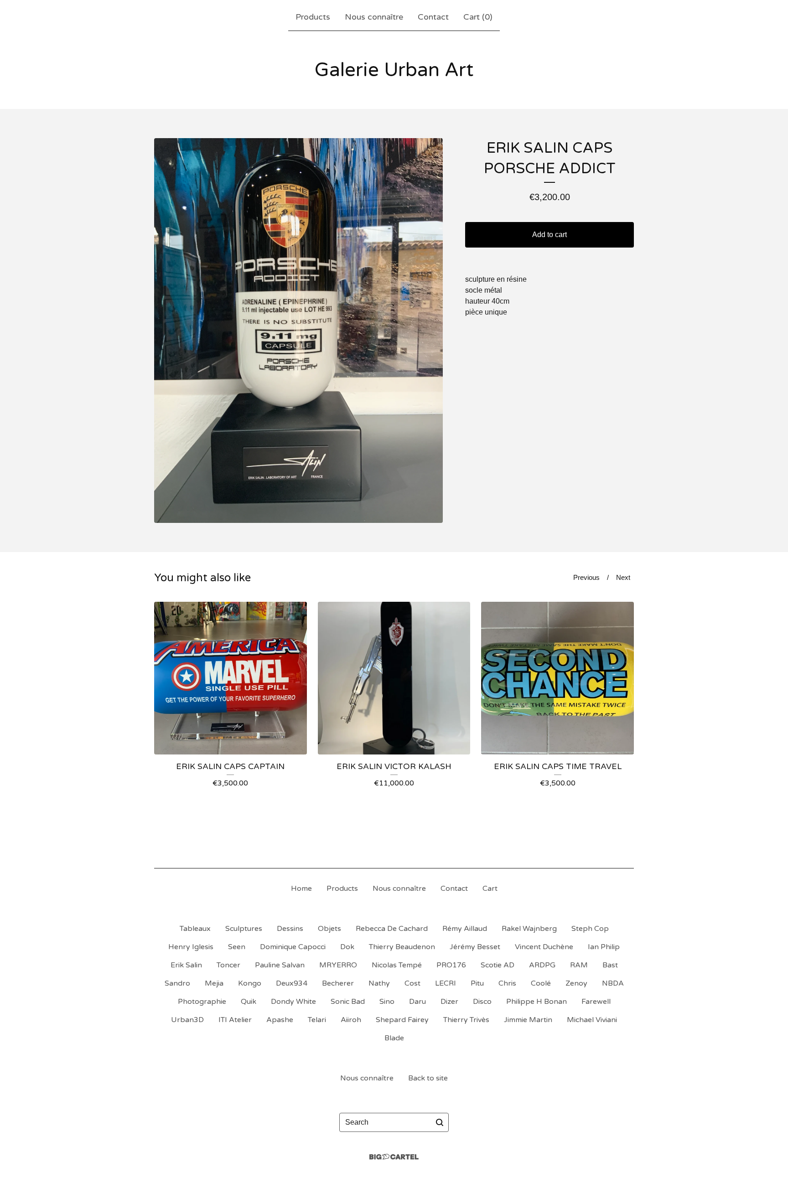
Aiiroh (351, 1019)
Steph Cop (590, 928)
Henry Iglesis (190, 946)
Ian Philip (604, 946)
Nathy (379, 983)
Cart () (478, 17)
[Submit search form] (439, 1122)
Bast (610, 965)
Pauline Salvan (280, 965)
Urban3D (187, 1019)
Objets (329, 928)
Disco (482, 1001)
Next (623, 577)
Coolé (541, 983)
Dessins (290, 928)
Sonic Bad (348, 1001)
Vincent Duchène (544, 946)
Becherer (338, 983)
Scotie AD (497, 965)
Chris (507, 983)
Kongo (249, 983)
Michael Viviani (592, 1019)
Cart (490, 888)
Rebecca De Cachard (392, 928)
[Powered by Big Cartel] (394, 1156)
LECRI (445, 983)
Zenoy (576, 983)
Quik (248, 1001)
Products (313, 17)
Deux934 (291, 983)
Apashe (279, 1019)
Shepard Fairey (402, 1019)
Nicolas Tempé (397, 965)
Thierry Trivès (466, 1019)
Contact (433, 17)
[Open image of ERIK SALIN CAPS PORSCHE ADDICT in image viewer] (298, 330)
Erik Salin (186, 965)
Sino (386, 1001)
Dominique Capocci (293, 946)
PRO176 (451, 965)
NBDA (613, 983)
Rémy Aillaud (464, 928)
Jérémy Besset (475, 946)
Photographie (202, 1001)
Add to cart (549, 234)
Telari (317, 1019)
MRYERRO (338, 965)
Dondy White (293, 1001)
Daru (417, 1001)
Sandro (177, 983)
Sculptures (243, 928)
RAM (579, 965)
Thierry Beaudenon (402, 946)
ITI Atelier (235, 1019)
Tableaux (195, 928)
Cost (412, 983)
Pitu (477, 983)
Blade (394, 1038)
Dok (347, 946)
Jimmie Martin (528, 1019)
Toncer (228, 965)
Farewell (596, 1001)
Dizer (449, 1001)
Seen (236, 946)
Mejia (214, 983)
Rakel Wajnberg (529, 928)
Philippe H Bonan (536, 1001)
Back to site (428, 1078)
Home (301, 888)
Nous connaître (374, 17)
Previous (586, 577)
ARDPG (542, 965)
